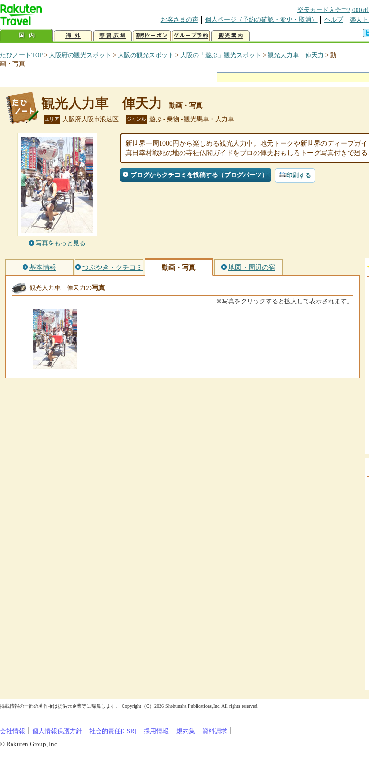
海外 (73, 36)
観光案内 (230, 36)
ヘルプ (333, 19)
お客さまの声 (179, 19)
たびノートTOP (21, 55)
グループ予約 (191, 36)
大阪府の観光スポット (80, 55)
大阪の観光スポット (146, 55)
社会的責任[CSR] (112, 730)
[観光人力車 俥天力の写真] (55, 364)
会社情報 (12, 730)
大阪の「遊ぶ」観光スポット (220, 55)
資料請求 (214, 730)
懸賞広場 (112, 36)
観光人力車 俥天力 (296, 55)
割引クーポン (152, 36)
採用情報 (156, 730)
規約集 (185, 730)
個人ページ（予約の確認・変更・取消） (261, 19)
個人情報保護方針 (57, 730)
